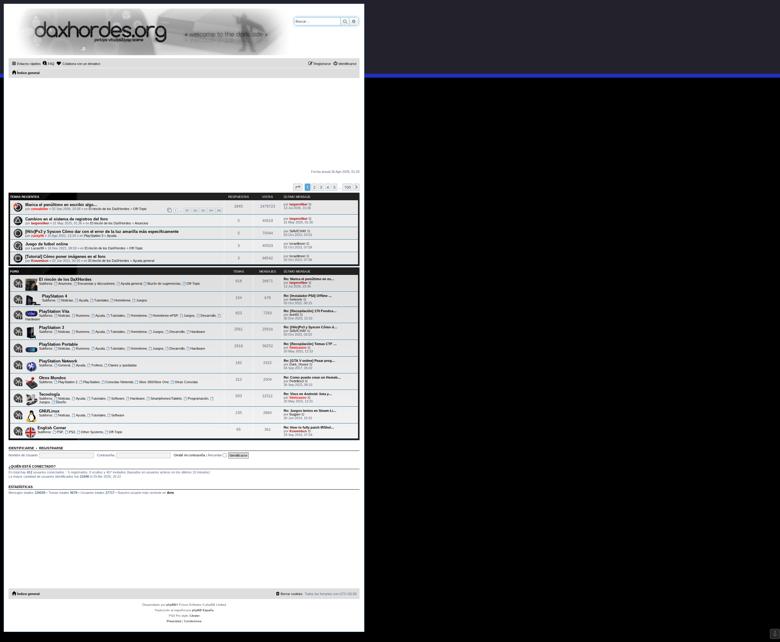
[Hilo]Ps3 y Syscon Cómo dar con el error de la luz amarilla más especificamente (102, 231)
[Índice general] (149, 32)
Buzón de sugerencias (164, 283)
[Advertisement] (184, 123)
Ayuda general (143, 260)
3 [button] (321, 187)
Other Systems (92, 432)
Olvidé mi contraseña (189, 455)
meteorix (295, 299)
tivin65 (294, 314)
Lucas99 (37, 248)
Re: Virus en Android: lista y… (308, 394)
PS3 (72, 432)
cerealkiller (39, 209)
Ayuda (111, 235)
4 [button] (328, 187)
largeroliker (298, 204)
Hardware (197, 331)
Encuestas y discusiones (96, 283)
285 (219, 210)
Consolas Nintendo (119, 382)
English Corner (51, 428)
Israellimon (297, 243)
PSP (60, 432)
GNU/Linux (49, 411)
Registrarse (51, 448)
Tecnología (49, 394)
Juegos (141, 300)
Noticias (67, 300)
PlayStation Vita (54, 311)
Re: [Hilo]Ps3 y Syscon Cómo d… (310, 327)
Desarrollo (208, 315)
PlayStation (91, 382)
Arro (170, 492)
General (64, 365)
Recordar (215, 455)
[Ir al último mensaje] (310, 204)
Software (117, 398)
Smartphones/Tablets (166, 398)
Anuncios (141, 223)
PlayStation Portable (58, 344)
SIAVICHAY (297, 231)
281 (187, 210)
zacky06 (37, 235)
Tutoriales (101, 300)
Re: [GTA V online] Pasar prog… (309, 360)
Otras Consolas (186, 382)
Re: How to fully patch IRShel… (309, 427)
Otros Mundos (52, 378)
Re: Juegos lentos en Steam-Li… (310, 410)
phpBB (171, 604)
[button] (297, 187)
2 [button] (314, 187)
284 (211, 210)
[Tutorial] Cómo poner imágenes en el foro (65, 256)
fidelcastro (298, 347)
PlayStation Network (58, 361)
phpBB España (203, 610)
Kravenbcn (39, 260)
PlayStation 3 (93, 235)
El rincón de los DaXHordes (109, 209)
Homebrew (122, 300)
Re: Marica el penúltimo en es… (309, 279)
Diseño (61, 402)
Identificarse (21, 448)
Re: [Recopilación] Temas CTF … (310, 344)
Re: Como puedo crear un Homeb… (312, 377)
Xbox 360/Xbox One (154, 382)
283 (203, 210)
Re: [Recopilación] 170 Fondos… (310, 311)
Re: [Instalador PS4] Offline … (308, 296)
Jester (195, 615)
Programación (198, 398)
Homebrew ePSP (165, 315)
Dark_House (298, 364)
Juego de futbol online (46, 244)
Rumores (83, 315)
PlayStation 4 (54, 296)
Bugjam (294, 414)
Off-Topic (140, 209)
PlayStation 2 (67, 382)
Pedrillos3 (296, 381)
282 (195, 210)
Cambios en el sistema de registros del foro (66, 219)
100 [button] (347, 187)
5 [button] (334, 187)
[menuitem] (48, 63)
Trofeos (97, 365)
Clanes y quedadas (122, 365)
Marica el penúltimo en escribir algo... (61, 204)
